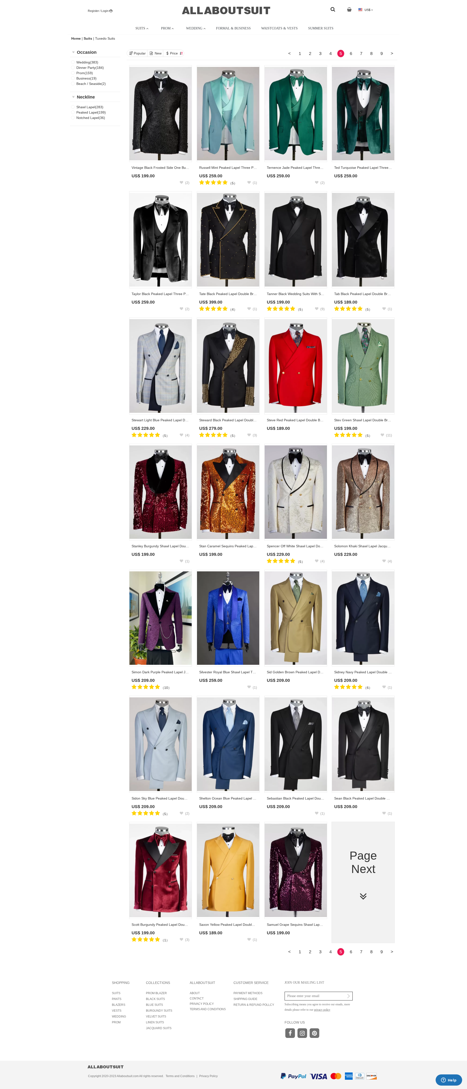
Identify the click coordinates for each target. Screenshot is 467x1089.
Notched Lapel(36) (90, 118)
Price (174, 53)
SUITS (116, 993)
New (158, 53)
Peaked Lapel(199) (91, 112)
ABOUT (195, 993)
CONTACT (197, 998)
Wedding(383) (87, 62)
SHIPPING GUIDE (245, 999)
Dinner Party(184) (90, 68)
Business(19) (86, 78)
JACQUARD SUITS (158, 1028)
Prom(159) (84, 73)
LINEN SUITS (155, 1022)
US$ (367, 10)
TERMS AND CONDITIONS (208, 1009)
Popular (140, 53)
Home (76, 38)
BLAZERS (118, 1005)
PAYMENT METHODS (248, 993)
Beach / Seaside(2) (91, 84)
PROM (116, 1022)
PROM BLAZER (156, 993)
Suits (88, 38)
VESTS (116, 1010)
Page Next (363, 862)
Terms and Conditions (180, 1076)
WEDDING (119, 1016)
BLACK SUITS (155, 999)
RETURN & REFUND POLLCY (254, 1005)
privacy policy (322, 1009)
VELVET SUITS (156, 1016)
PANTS (116, 999)
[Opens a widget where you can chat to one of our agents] (448, 1080)
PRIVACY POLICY (202, 1004)
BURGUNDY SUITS (159, 1010)
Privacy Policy (208, 1076)
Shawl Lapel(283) (89, 107)
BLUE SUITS (154, 1005)
